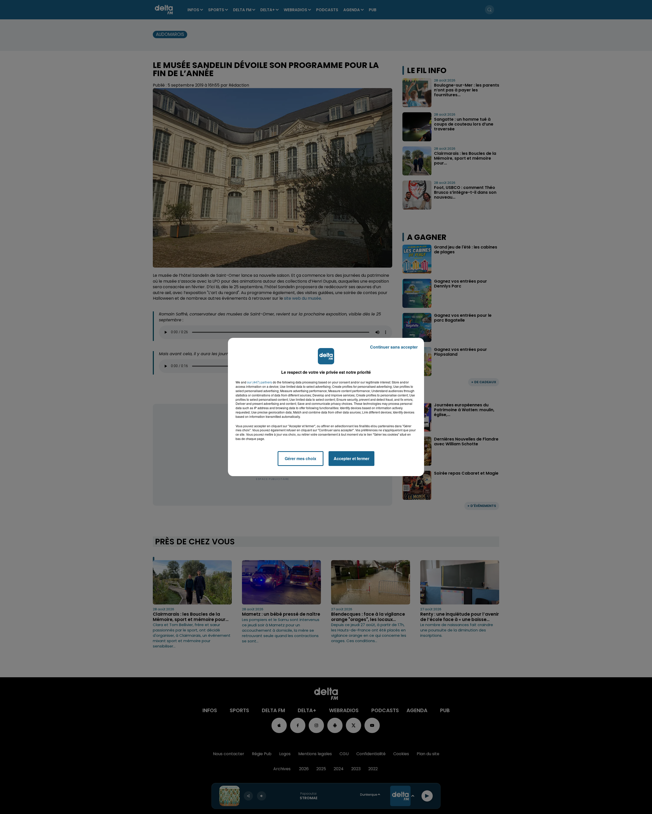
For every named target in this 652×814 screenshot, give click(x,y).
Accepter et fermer (351, 458)
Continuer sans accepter (394, 347)
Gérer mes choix (300, 458)
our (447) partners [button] (259, 382)
